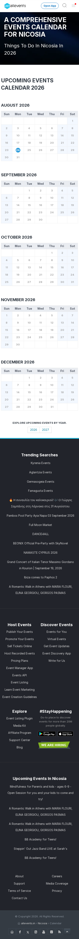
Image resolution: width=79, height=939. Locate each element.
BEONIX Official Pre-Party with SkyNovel (40, 543)
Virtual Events (56, 639)
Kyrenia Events (40, 463)
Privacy (57, 890)
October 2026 (16, 237)
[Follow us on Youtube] (43, 931)
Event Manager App (19, 668)
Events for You (57, 631)
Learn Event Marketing (20, 689)
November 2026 (18, 299)
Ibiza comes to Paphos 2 (40, 577)
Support (19, 883)
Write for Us (56, 660)
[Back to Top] (67, 931)
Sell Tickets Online (19, 646)
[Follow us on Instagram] (35, 931)
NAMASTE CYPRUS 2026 (41, 552)
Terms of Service (19, 890)
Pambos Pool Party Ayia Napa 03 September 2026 (40, 515)
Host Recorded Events (19, 653)
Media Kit (19, 725)
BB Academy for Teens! (40, 839)
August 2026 (15, 105)
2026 (33, 429)
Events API (19, 675)
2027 (45, 429)
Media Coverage (57, 883)
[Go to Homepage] (12, 931)
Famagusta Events (40, 490)
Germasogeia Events (40, 481)
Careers (57, 876)
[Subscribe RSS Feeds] (59, 931)
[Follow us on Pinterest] (51, 931)
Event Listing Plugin (19, 718)
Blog (20, 747)
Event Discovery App (57, 653)
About (19, 876)
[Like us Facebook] (19, 931)
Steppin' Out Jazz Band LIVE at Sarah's (40, 848)
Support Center (19, 740)
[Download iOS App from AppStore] (65, 734)
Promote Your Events (19, 639)
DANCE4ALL (40, 534)
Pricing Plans (19, 660)
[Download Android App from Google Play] (47, 734)
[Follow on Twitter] (27, 931)
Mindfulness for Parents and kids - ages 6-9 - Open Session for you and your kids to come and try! (40, 793)
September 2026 (19, 174)
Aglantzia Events (40, 472)
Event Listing (19, 682)
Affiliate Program (19, 732)
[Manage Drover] (5, 4)
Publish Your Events (19, 631)
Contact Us (19, 898)
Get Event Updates (56, 646)
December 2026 (17, 362)
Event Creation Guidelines (19, 697)
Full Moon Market (40, 525)
